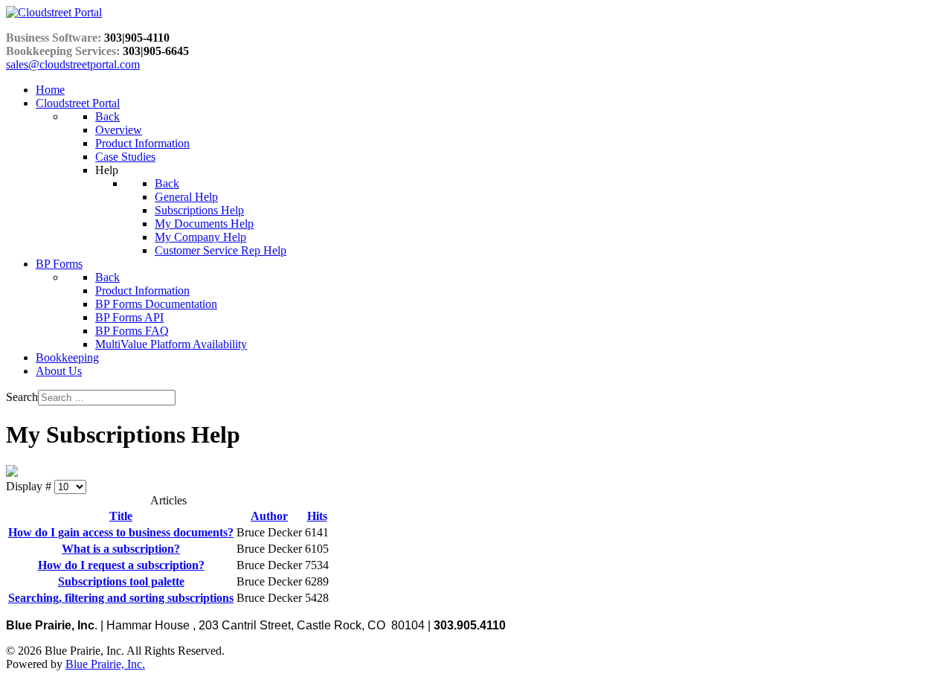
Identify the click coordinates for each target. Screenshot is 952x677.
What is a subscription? (121, 548)
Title (120, 516)
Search (22, 397)
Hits (317, 516)
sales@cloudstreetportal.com (73, 64)
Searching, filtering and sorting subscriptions (121, 597)
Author (269, 516)
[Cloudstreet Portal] (54, 12)
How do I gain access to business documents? (121, 532)
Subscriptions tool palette (121, 581)
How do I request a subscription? (121, 565)
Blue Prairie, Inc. (105, 664)
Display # (30, 486)
